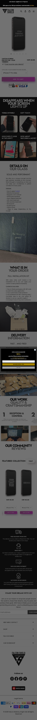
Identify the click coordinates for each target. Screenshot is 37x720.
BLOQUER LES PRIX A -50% (18, 364)
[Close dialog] (35, 350)
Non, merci (18, 367)
